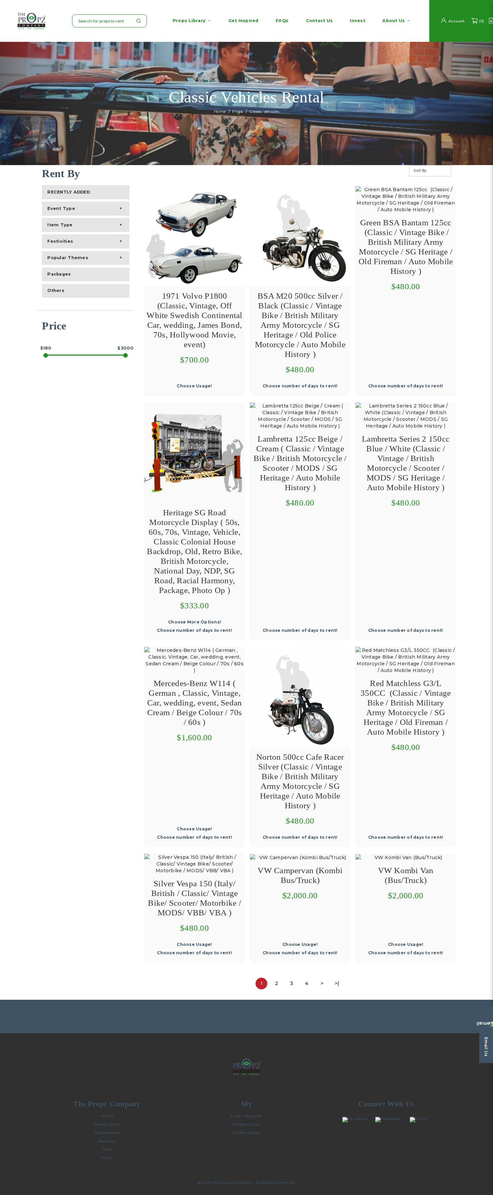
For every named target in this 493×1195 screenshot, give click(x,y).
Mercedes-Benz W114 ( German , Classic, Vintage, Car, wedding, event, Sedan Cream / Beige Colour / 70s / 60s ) (194, 703)
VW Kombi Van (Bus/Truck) (406, 875)
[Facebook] (356, 1119)
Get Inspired (107, 1132)
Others (55, 290)
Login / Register (246, 1116)
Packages (59, 274)
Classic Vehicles (264, 111)
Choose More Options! (194, 621)
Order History (246, 1132)
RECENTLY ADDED (68, 192)
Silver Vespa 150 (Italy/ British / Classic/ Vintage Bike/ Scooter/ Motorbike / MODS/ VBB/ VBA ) (194, 898)
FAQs (107, 1157)
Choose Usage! (194, 385)
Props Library (189, 21)
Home (220, 111)
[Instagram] (390, 1119)
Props (237, 111)
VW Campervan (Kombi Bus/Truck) (300, 875)
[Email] (420, 1119)
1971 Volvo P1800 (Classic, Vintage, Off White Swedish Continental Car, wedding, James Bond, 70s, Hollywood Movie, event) (194, 320)
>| (337, 983)
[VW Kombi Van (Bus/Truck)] (405, 857)
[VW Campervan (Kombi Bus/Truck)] (300, 857)
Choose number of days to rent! (300, 385)
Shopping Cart (246, 1124)
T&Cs (107, 1149)
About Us (107, 1141)
